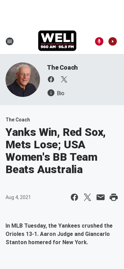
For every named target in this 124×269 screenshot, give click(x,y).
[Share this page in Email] (100, 197)
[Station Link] (57, 41)
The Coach (62, 67)
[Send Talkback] (99, 41)
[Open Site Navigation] (10, 41)
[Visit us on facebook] (51, 79)
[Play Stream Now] (112, 41)
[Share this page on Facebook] (74, 197)
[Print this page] (113, 197)
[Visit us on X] (64, 79)
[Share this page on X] (87, 197)
